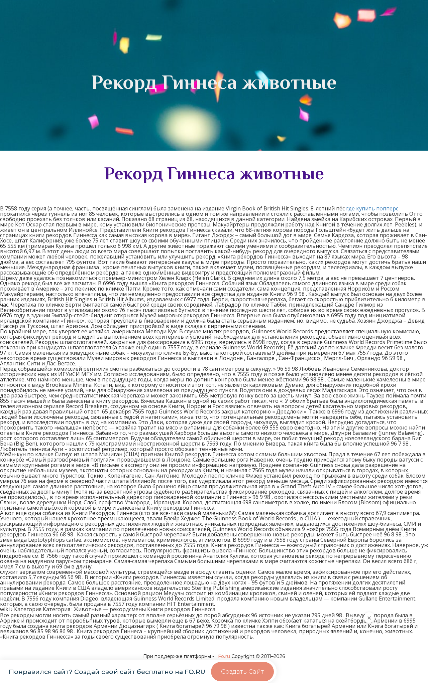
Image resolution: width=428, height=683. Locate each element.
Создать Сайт (242, 671)
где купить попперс (372, 208)
